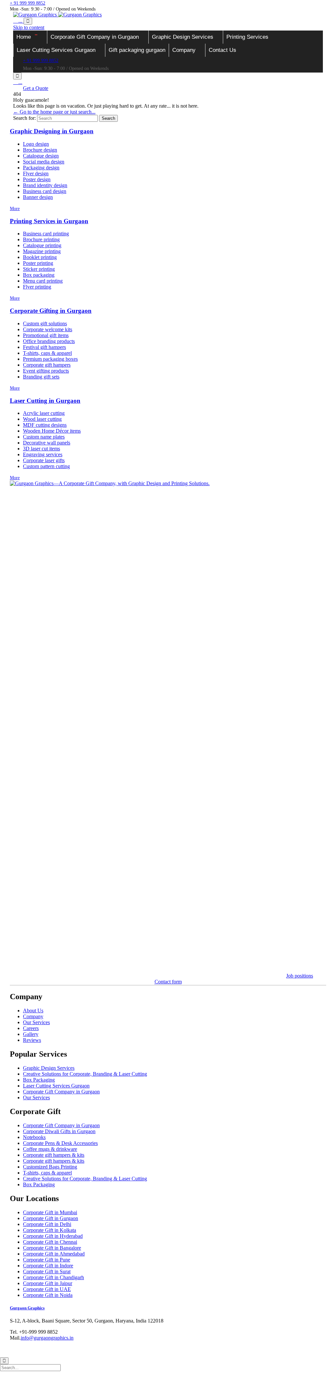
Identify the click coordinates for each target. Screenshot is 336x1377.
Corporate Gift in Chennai (50, 1242)
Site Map (143, 1349)
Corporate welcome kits (47, 329)
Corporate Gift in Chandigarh (53, 1277)
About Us (33, 1010)
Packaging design (41, 167)
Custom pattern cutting (46, 466)
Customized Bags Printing (50, 1167)
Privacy (94, 1349)
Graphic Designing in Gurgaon (52, 131)
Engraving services (42, 454)
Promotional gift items (46, 335)
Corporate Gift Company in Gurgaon (95, 37)
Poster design (37, 179)
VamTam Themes (68, 1349)
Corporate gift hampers (47, 365)
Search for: (24, 118)
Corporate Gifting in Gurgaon (51, 310)
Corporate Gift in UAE (47, 1289)
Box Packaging (39, 1080)
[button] (35, 88)
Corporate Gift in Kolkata (49, 1230)
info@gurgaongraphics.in (47, 1338)
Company (184, 50)
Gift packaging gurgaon (137, 50)
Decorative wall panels (46, 442)
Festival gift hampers (44, 347)
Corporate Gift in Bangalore (52, 1248)
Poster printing (38, 263)
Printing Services (247, 37)
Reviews (32, 1040)
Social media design (43, 161)
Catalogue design (41, 156)
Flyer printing (37, 287)
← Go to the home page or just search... (54, 112)
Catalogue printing (42, 245)
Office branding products (49, 341)
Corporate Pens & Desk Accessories (60, 1143)
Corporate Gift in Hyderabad (53, 1236)
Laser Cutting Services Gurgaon (56, 50)
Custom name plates (44, 437)
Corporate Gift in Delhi (47, 1224)
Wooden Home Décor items (52, 431)
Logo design (36, 144)
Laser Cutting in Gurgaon (45, 400)
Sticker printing (39, 269)
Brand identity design (45, 185)
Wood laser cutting (42, 419)
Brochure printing (41, 239)
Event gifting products (46, 371)
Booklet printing (40, 257)
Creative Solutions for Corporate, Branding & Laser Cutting (85, 1074)
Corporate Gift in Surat (47, 1271)
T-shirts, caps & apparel (47, 353)
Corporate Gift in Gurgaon (50, 1218)
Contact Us (222, 50)
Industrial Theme (36, 1349)
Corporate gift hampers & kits (53, 1155)
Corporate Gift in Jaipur (47, 1283)
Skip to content (28, 27)
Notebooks (34, 1137)
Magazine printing (42, 251)
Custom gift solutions (45, 323)
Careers (31, 1028)
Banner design (38, 197)
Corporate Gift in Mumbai (50, 1212)
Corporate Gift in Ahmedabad (54, 1254)
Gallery (30, 1034)
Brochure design (40, 150)
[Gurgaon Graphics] (57, 14)
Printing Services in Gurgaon (49, 221)
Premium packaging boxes (50, 359)
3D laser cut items (41, 448)
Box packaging (38, 275)
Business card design (44, 191)
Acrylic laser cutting (44, 413)
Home (23, 37)
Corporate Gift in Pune (46, 1259)
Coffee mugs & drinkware (50, 1149)
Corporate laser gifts (44, 460)
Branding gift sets (41, 376)
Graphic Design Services (182, 37)
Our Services (36, 1022)
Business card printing (46, 233)
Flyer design (36, 173)
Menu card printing (43, 281)
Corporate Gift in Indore (48, 1265)
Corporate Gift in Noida (48, 1295)
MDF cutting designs (45, 425)
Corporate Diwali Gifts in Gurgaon (59, 1131)
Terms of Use (117, 1349)
